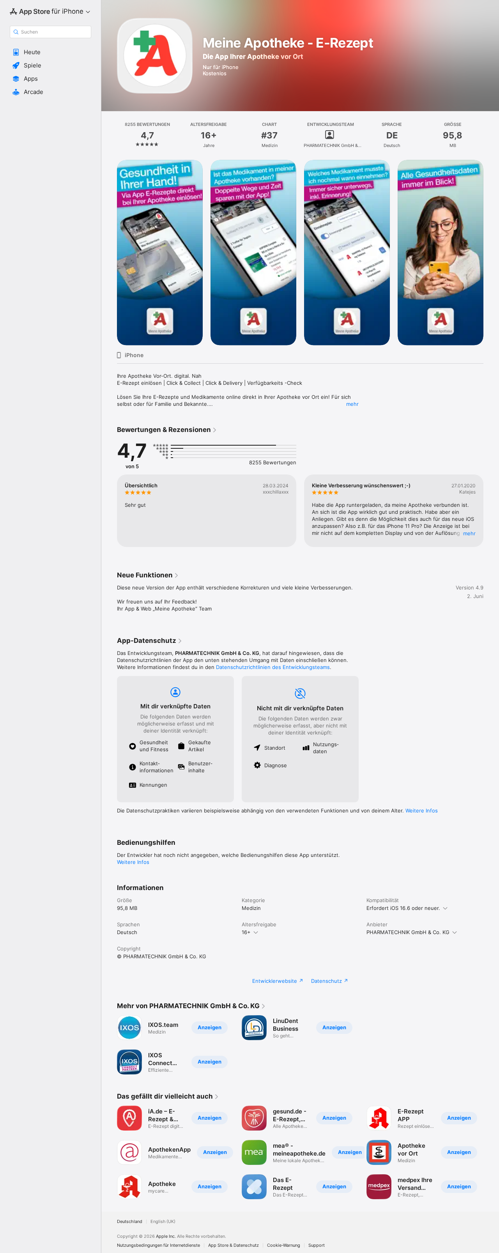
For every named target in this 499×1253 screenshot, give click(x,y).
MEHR (469, 533)
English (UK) (162, 1221)
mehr (352, 404)
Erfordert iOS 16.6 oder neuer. (403, 908)
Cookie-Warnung (283, 1245)
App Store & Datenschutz (233, 1245)
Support (316, 1245)
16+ (246, 932)
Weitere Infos (421, 810)
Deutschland (129, 1221)
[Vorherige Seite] (109, 252)
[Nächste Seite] (491, 252)
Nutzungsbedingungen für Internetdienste (158, 1245)
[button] (50, 52)
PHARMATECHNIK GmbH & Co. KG (407, 932)
